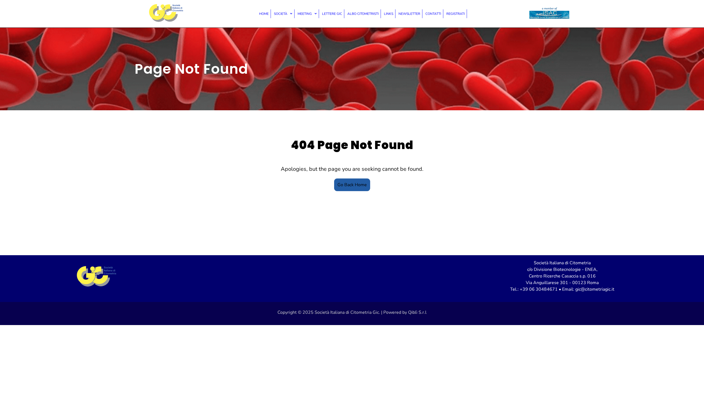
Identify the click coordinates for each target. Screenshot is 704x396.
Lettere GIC (332, 14)
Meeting (305, 14)
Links (388, 14)
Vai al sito (549, 14)
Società (280, 14)
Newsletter (409, 14)
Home (264, 14)
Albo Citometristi (363, 14)
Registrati (455, 14)
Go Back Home (352, 185)
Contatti (433, 14)
